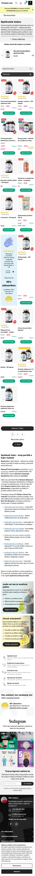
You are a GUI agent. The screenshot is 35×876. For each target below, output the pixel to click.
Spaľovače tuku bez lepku (13, 522)
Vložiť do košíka (9, 113)
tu (9, 861)
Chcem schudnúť (11, 644)
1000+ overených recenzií (10, 698)
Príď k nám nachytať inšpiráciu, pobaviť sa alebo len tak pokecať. (17, 727)
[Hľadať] (16, 3)
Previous (2, 55)
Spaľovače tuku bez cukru (13, 561)
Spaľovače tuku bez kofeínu (14, 507)
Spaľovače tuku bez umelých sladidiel (17, 535)
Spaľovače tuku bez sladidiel (14, 528)
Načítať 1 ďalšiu (17, 428)
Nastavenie (17, 865)
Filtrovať (6, 74)
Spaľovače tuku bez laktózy (14, 515)
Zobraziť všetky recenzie (18, 708)
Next (32, 55)
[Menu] (30, 3)
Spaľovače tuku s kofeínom (13, 544)
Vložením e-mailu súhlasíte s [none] (17, 789)
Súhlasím (17, 871)
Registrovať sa (10, 610)
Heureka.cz (8, 293)
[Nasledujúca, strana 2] (17, 434)
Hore (18, 444)
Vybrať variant (26, 153)
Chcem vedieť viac (18, 39)
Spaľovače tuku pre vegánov (14, 552)
